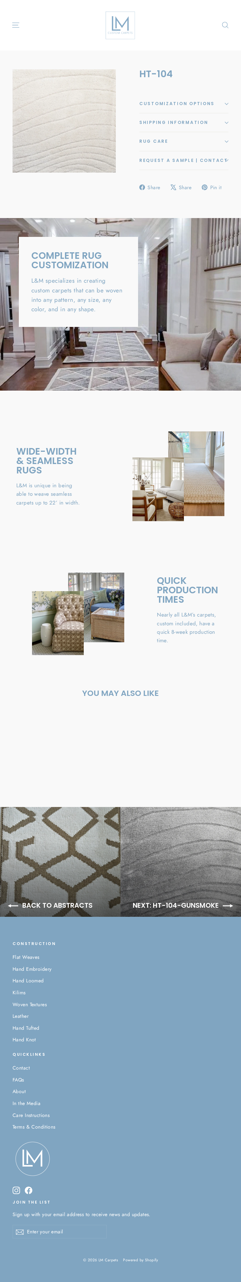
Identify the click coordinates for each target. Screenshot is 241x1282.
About (19, 1091)
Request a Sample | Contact (183, 160)
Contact (21, 1067)
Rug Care (153, 141)
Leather (21, 1016)
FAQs (18, 1079)
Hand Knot (24, 1039)
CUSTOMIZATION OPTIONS (177, 104)
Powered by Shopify (140, 1260)
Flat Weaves (26, 957)
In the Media (26, 1103)
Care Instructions (31, 1115)
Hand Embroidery (32, 969)
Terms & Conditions (34, 1126)
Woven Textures (30, 1004)
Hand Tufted (26, 1028)
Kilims (19, 992)
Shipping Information (173, 123)
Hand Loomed (28, 980)
